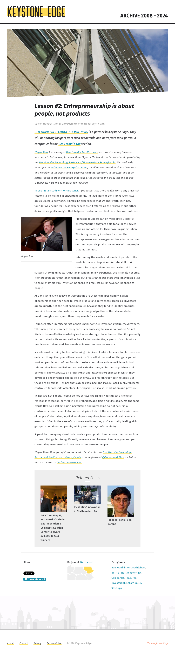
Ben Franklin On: (69, 144)
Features (131, 577)
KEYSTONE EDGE (36, 12)
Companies (117, 577)
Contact (23, 643)
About (10, 643)
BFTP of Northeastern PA (126, 572)
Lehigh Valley (134, 582)
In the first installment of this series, (57, 190)
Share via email (36, 579)
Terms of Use (54, 643)
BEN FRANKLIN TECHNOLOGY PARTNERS (61, 132)
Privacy (37, 643)
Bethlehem (138, 567)
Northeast (86, 562)
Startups (116, 588)
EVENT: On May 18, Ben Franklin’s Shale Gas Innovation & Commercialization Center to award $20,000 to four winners (53, 528)
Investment (118, 582)
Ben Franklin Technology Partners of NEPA (62, 123)
